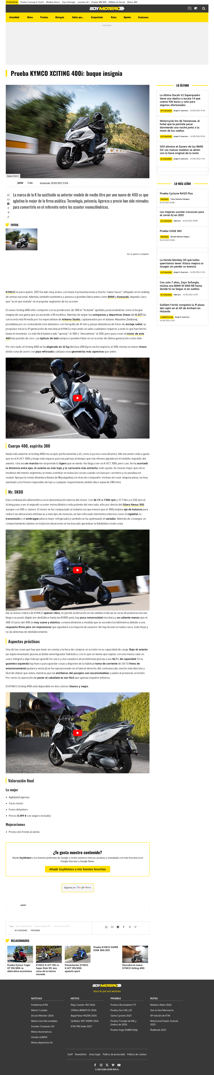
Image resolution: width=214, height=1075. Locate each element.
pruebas (35, 930)
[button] (203, 8)
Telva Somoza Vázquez (180, 199)
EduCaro (177, 221)
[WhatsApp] (8, 194)
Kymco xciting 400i (43, 926)
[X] (8, 212)
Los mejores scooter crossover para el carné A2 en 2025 (182, 213)
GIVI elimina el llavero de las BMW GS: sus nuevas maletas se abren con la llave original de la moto (181, 150)
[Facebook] (8, 207)
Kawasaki (123, 296)
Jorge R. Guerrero (181, 110)
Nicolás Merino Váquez (179, 237)
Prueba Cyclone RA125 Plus (176, 193)
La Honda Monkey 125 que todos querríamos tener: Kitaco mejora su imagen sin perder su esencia (181, 263)
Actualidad (21, 930)
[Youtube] (119, 1065)
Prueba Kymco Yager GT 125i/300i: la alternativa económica (19, 968)
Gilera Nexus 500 (133, 504)
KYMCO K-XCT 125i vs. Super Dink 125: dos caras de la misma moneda (48, 970)
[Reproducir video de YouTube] (78, 398)
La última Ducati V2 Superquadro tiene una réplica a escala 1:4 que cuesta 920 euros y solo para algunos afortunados (180, 100)
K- (139, 314)
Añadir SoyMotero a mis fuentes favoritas (77, 869)
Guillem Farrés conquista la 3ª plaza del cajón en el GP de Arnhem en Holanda (182, 308)
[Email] (8, 199)
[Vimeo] (113, 1065)
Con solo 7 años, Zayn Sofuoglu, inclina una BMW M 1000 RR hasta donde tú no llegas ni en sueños (181, 285)
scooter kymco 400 (61, 926)
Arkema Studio (71, 319)
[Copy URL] (8, 216)
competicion (167, 317)
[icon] (189, 8)
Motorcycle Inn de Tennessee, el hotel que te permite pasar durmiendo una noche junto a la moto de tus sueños (180, 125)
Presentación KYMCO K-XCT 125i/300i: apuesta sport (76, 968)
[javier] (13, 182)
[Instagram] (101, 1065)
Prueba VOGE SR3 (171, 231)
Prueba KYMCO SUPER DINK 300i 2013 (105, 949)
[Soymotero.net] (107, 8)
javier (20, 182)
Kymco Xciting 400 (24, 926)
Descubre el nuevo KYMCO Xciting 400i (133, 967)
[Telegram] (8, 203)
